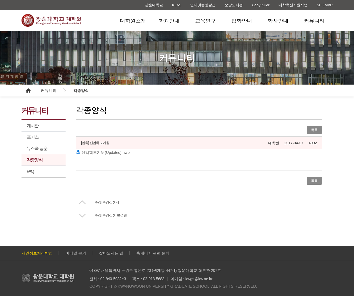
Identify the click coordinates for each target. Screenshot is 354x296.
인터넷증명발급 (203, 5)
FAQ (30, 171)
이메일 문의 (76, 253)
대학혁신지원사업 (293, 5)
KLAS (176, 5)
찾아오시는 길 (111, 253)
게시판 (33, 125)
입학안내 (241, 21)
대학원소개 (133, 21)
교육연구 (205, 21)
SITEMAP (324, 5)
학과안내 (169, 21)
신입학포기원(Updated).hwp (105, 152)
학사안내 (278, 21)
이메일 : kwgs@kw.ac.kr (192, 279)
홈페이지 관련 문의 (152, 253)
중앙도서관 (234, 5)
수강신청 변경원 (110, 215)
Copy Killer (261, 5)
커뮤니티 (314, 21)
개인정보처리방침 (37, 253)
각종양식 (81, 90)
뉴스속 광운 (37, 148)
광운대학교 (154, 5)
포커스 (33, 137)
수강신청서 (106, 202)
